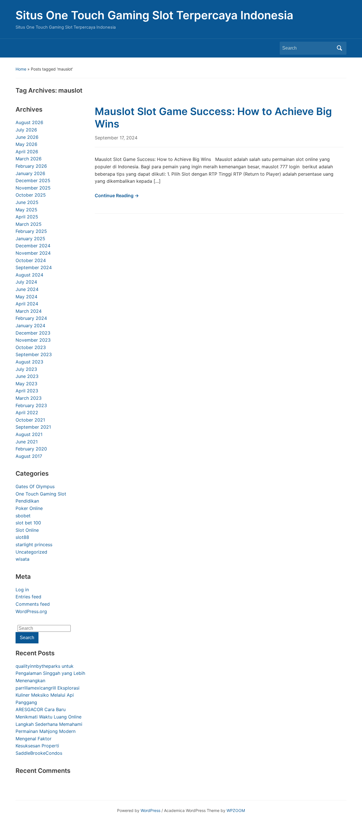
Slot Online (27, 530)
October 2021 (30, 420)
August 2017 (29, 456)
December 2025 (33, 180)
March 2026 (29, 158)
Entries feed (28, 596)
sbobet (23, 515)
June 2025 (27, 202)
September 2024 (34, 267)
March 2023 (29, 398)
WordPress (150, 810)
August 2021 (29, 434)
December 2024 (33, 245)
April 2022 (27, 412)
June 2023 (27, 376)
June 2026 (27, 137)
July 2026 (26, 130)
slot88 (22, 537)
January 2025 (30, 238)
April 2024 (27, 304)
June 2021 (27, 442)
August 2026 (29, 122)
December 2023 (33, 333)
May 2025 (26, 209)
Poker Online (29, 508)
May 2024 (26, 296)
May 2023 (26, 383)
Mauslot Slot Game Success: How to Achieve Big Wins (213, 117)
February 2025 (31, 231)
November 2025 (33, 188)
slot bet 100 (28, 523)
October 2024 (31, 260)
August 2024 (29, 275)
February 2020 (31, 449)
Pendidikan (27, 501)
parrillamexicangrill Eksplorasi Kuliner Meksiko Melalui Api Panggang (47, 695)
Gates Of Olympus (35, 486)
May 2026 (26, 144)
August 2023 (29, 362)
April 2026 (27, 151)
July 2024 (26, 282)
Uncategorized (31, 552)
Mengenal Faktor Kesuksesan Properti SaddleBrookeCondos (39, 746)
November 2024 (33, 253)
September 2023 (34, 354)
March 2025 (29, 224)
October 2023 (31, 347)
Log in (22, 589)
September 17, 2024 (116, 138)
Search (339, 48)
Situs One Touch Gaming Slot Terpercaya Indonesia (154, 15)
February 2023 (31, 405)
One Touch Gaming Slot (41, 494)
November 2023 (33, 340)
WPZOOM (236, 810)
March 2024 (29, 311)
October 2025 (31, 195)
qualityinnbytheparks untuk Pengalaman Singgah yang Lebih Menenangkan (50, 673)
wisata (22, 559)
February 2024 (31, 318)
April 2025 (27, 217)
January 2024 (30, 325)
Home (21, 69)
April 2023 (27, 391)
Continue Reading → (117, 195)
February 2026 (31, 166)
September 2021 (33, 427)
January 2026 (30, 173)
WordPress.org (31, 611)
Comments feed (33, 604)
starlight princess (34, 544)
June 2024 (27, 289)
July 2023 (26, 369)
